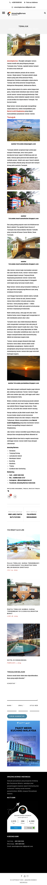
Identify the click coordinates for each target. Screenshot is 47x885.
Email (21, 705)
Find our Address (32, 2)
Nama (9, 705)
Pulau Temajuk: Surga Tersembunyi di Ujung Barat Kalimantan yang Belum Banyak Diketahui (23, 565)
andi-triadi (32, 29)
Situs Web (34, 705)
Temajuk (25, 488)
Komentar (11, 683)
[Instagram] (26, 876)
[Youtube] (24, 876)
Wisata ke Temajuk (34, 488)
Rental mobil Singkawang (14, 488)
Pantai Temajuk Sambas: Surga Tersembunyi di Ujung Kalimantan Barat (22, 611)
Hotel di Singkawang (16, 660)
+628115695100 (17, 2)
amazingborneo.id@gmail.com (24, 7)
